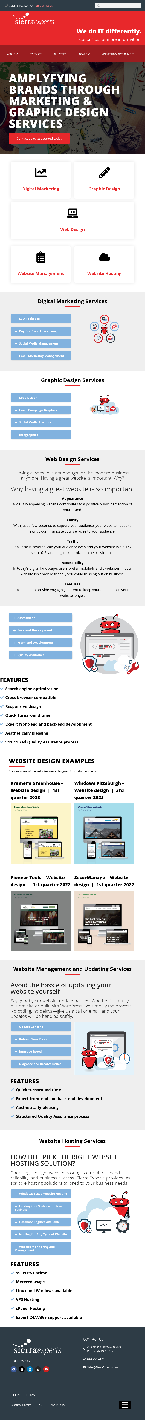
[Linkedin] (30, 1369)
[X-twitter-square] (22, 1369)
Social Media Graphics (35, 422)
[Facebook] (14, 1369)
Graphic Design (104, 189)
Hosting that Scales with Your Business (38, 1208)
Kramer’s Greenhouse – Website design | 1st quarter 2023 (37, 790)
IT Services (36, 54)
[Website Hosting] (104, 257)
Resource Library (21, 1405)
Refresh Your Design (34, 1039)
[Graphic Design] (104, 172)
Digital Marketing (40, 189)
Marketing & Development (118, 54)
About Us (12, 54)
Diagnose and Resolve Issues (40, 1064)
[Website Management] (41, 257)
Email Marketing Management (41, 356)
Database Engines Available (39, 1222)
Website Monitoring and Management (34, 1248)
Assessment (26, 618)
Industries (59, 54)
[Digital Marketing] (41, 172)
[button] (41, 318)
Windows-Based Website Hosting (43, 1194)
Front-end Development (35, 642)
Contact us (89, 39)
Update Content (31, 1027)
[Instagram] (38, 1369)
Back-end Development (34, 630)
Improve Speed (30, 1051)
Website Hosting (104, 273)
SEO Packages (29, 319)
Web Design (72, 229)
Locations (84, 54)
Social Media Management (38, 343)
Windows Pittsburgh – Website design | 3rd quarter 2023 (99, 790)
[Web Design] (72, 213)
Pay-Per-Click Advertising (38, 331)
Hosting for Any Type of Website (43, 1234)
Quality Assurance (30, 655)
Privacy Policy (57, 1405)
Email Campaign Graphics (38, 410)
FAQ (40, 1405)
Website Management (41, 273)
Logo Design (28, 398)
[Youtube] (46, 1369)
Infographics (28, 435)
